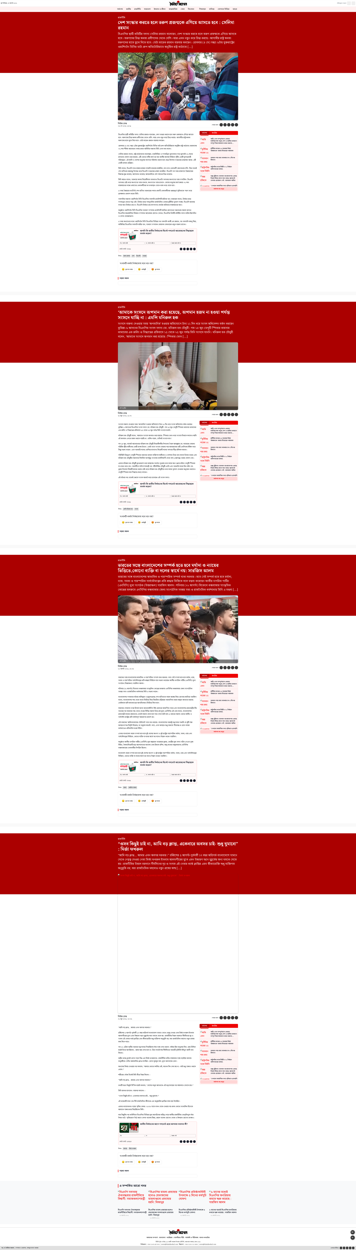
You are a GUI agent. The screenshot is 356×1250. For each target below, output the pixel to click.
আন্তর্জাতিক (173, 9)
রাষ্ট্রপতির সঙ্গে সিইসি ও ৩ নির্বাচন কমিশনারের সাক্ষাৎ (221, 168)
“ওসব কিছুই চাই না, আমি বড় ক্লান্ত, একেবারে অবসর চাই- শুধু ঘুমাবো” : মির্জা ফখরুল (178, 846)
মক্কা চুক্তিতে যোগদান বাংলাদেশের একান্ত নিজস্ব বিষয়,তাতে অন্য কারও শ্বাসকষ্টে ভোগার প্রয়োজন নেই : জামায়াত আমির (224, 178)
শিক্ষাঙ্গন (202, 9)
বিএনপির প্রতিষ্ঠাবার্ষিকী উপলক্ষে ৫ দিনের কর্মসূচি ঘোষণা (192, 1211)
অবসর (125, 1148)
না (146, 1136)
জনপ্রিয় (214, 132)
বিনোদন (191, 9)
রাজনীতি (137, 9)
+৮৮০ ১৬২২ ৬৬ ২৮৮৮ (191, 1244)
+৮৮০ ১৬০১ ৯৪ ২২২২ (153, 1244)
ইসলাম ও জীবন (159, 9)
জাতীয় (128, 9)
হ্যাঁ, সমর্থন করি (124, 243)
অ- (353, 1237)
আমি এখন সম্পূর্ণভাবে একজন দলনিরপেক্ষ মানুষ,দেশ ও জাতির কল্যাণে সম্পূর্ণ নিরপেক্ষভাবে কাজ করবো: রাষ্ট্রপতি (224, 141)
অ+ (352, 1232)
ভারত (124, 787)
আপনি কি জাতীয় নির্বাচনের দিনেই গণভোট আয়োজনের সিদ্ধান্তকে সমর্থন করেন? (167, 232)
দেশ (133, 256)
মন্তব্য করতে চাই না (176, 243)
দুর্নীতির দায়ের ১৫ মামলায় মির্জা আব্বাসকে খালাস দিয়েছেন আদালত (222, 150)
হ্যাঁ (121, 1136)
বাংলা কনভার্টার (204, 1237)
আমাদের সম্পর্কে (152, 1237)
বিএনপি (138, 256)
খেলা (183, 9)
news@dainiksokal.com (169, 1244)
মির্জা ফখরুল (132, 1148)
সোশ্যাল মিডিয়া (223, 9)
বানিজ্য (211, 9)
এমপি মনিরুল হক (128, 509)
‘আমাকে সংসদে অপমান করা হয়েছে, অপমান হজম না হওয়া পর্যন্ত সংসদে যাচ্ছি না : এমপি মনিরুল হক (174, 315)
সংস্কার (144, 256)
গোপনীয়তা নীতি (178, 1237)
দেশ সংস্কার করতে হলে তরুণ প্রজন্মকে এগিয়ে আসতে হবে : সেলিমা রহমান (176, 25)
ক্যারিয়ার (169, 1237)
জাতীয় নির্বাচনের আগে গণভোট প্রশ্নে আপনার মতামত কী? (164, 1124)
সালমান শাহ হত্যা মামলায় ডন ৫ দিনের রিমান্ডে (223, 159)
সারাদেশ (147, 9)
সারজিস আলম (132, 787)
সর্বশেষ (120, 9)
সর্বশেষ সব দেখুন (219, 189)
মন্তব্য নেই (174, 1136)
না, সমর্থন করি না (150, 243)
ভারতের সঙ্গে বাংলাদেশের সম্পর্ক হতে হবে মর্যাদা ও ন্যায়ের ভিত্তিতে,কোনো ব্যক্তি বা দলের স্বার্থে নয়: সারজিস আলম (168, 568)
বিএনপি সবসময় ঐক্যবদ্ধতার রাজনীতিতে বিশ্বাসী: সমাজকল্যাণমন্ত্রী (132, 1211)
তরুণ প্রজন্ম (126, 256)
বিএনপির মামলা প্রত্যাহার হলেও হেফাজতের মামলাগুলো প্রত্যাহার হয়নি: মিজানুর (160, 1212)
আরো (235, 9)
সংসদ (136, 509)
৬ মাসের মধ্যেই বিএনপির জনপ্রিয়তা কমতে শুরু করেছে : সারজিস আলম (223, 1211)
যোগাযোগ (162, 1237)
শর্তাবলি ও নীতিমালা (191, 1237)
